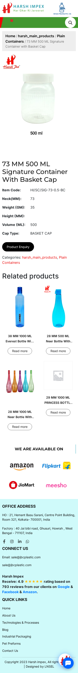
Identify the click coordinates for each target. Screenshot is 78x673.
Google (64, 586)
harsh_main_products (36, 36)
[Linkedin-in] (20, 541)
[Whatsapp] (27, 541)
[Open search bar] (70, 22)
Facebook (10, 592)
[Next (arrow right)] (70, 336)
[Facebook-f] (4, 541)
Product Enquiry (18, 247)
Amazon (30, 592)
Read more (20, 351)
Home (10, 36)
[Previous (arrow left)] (7, 336)
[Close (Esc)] (63, 5)
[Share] (54, 5)
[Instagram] (12, 541)
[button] (11, 20)
